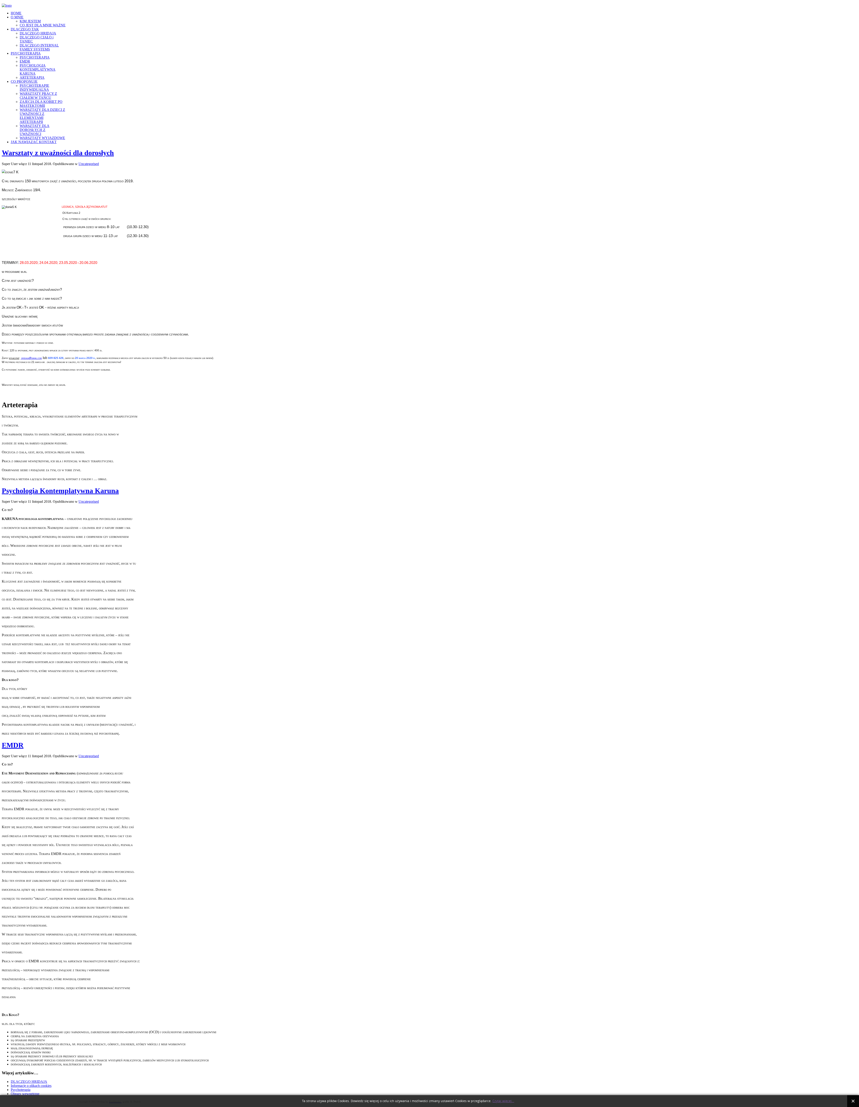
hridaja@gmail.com (31, 358)
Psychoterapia (20, 1090)
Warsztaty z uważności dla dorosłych (58, 153)
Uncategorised (89, 164)
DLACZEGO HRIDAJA (29, 1082)
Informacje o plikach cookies (31, 1086)
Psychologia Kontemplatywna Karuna (60, 491)
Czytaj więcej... (503, 1101)
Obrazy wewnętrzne (25, 1094)
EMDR (12, 745)
